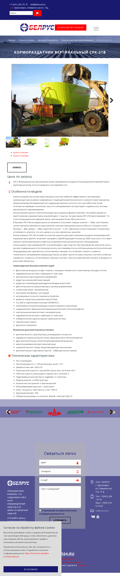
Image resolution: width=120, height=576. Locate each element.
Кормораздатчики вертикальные (77, 40)
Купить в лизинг (20, 152)
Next (110, 100)
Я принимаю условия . (58, 512)
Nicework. (82, 565)
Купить (17, 167)
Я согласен (31, 569)
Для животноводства (48, 40)
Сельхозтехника (26, 40)
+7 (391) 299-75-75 (19, 4)
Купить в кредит (21, 155)
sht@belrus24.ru (38, 4)
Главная (11, 40)
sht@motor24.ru (102, 510)
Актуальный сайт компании (70, 27)
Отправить (60, 520)
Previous (9, 412)
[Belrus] (37, 27)
